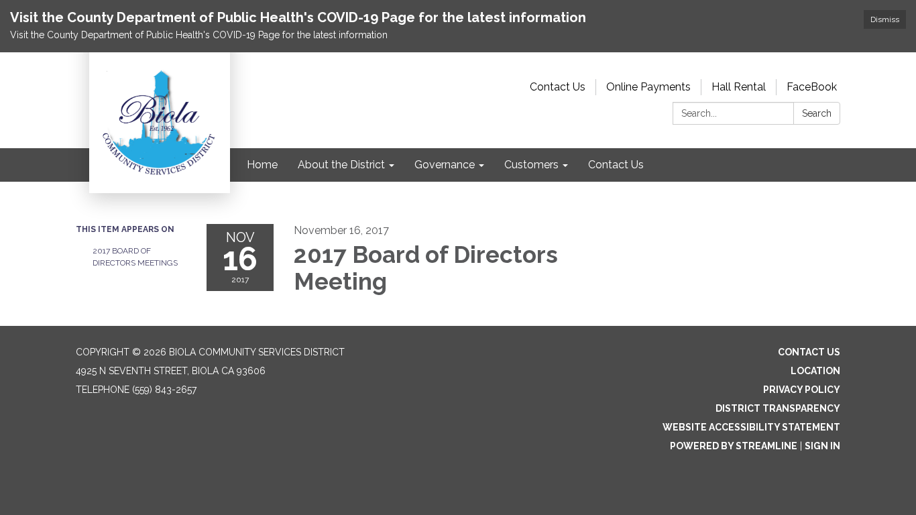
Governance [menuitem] (444, 164)
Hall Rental (738, 86)
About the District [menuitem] (341, 164)
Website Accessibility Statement (751, 427)
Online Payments (648, 86)
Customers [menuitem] (531, 164)
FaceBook (812, 86)
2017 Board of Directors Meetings (135, 257)
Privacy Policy (801, 389)
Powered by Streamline (733, 446)
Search (817, 113)
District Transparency (777, 408)
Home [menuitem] (262, 164)
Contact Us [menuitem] (616, 164)
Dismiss (884, 19)
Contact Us (557, 86)
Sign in (822, 446)
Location (815, 370)
